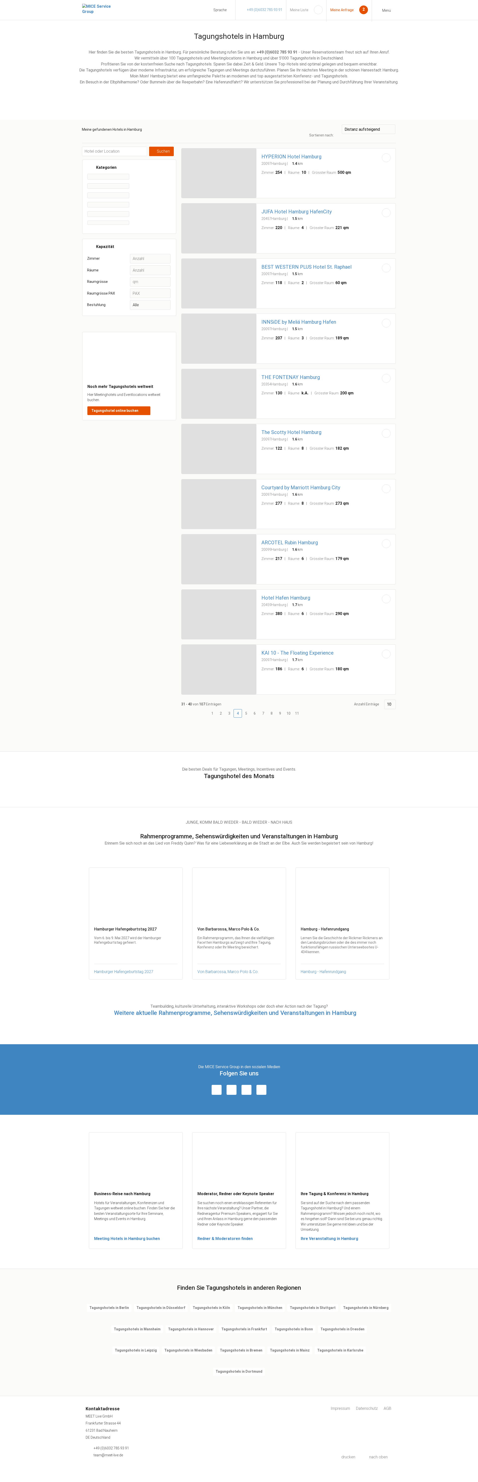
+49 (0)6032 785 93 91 (264, 10)
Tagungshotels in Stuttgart (313, 1308)
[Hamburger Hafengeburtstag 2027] (135, 895)
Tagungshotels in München (260, 1308)
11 (297, 713)
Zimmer (93, 258)
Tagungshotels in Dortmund (239, 1371)
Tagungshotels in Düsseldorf (160, 1308)
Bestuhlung (96, 305)
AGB (387, 1408)
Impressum (340, 1408)
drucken (348, 1457)
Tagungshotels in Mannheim (137, 1329)
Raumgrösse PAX (101, 293)
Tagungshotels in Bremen (241, 1350)
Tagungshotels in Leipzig (136, 1350)
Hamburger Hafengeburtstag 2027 (123, 971)
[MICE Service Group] (102, 9)
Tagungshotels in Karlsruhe (340, 1350)
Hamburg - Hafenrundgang (323, 971)
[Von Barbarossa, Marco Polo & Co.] (239, 895)
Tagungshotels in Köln (211, 1308)
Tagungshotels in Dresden (342, 1329)
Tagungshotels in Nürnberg (366, 1308)
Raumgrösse (97, 282)
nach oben (378, 1457)
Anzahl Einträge (366, 704)
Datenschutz (367, 1408)
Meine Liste (299, 10)
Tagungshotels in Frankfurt (244, 1329)
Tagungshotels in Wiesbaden (188, 1350)
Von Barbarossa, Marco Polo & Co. (227, 971)
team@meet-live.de (108, 1455)
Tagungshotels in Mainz (290, 1350)
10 (289, 713)
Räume (93, 270)
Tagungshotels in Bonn (294, 1329)
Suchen (163, 151)
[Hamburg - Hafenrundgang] (342, 895)
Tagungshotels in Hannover (191, 1329)
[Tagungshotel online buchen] (129, 376)
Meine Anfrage (342, 10)
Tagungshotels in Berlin (109, 1308)
